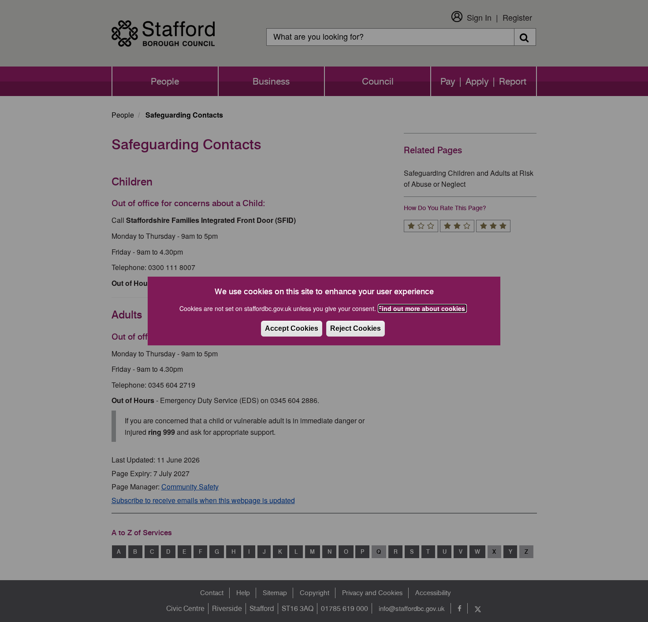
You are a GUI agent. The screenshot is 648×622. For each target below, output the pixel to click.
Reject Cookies (355, 328)
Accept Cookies (291, 328)
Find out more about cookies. (422, 308)
